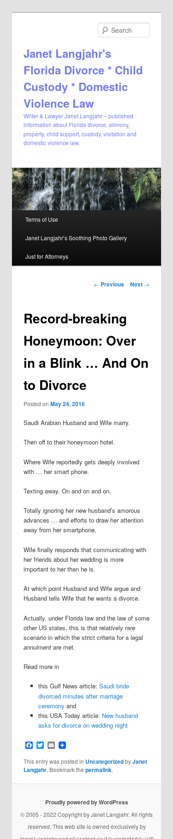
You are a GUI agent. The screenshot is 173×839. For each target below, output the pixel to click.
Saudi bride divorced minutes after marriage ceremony (83, 695)
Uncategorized (104, 761)
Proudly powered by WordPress (86, 802)
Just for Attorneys (46, 256)
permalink (98, 770)
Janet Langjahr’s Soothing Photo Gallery (76, 238)
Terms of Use (41, 219)
